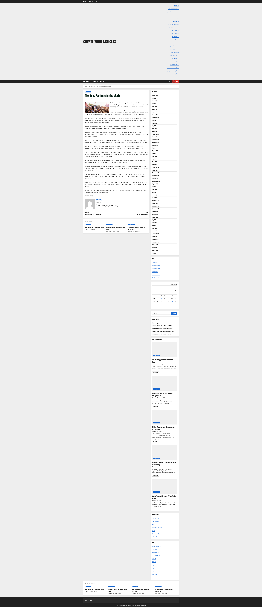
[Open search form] (170, 81)
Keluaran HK (86, 81)
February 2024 (155, 167)
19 (161, 299)
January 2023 (155, 203)
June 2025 (154, 123)
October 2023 (155, 178)
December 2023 (155, 173)
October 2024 (155, 145)
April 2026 (154, 106)
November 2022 (155, 209)
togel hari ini (155, 521)
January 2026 (155, 115)
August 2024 (155, 151)
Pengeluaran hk (156, 268)
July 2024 (154, 153)
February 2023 (155, 200)
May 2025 (154, 126)
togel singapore (156, 518)
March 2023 (154, 198)
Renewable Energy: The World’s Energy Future (115, 228)
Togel (153, 530)
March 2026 (154, 109)
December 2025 (155, 117)
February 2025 (155, 134)
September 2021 (155, 247)
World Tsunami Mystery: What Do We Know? (161, 334)
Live (177, 81)
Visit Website (101, 205)
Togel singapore (156, 265)
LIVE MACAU (155, 537)
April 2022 (154, 228)
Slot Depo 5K (155, 278)
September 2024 (156, 148)
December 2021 (155, 239)
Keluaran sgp (155, 524)
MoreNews (136, 605)
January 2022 (155, 236)
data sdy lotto (175, 74)
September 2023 (156, 181)
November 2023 (155, 175)
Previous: (93, 213)
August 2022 (155, 217)
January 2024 (155, 170)
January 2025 (155, 137)
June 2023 (154, 189)
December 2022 (155, 206)
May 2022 (154, 225)
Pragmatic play (156, 534)
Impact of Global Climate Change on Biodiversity (163, 331)
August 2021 (155, 250)
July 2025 (154, 120)
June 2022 (154, 222)
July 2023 (154, 186)
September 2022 (156, 214)
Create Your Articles (99, 41)
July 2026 (154, 98)
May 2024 (154, 159)
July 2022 (154, 220)
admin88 (88, 99)
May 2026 (154, 103)
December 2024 (155, 139)
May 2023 (154, 192)
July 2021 (154, 253)
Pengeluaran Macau (157, 527)
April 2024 (154, 162)
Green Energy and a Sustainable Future (94, 227)
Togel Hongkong (156, 546)
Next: (142, 213)
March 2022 (154, 231)
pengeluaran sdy (174, 64)
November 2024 (155, 142)
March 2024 (154, 164)
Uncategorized (88, 91)
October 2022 (155, 211)
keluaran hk (155, 271)
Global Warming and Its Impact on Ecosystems (136, 228)
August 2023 (155, 184)
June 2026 (154, 101)
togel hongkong (156, 275)
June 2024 (154, 156)
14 (168, 296)
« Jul (153, 307)
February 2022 (155, 233)
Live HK (102, 81)
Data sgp (154, 262)
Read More (156, 373)
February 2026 (155, 112)
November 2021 (155, 242)
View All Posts (113, 205)
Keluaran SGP (95, 81)
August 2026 (155, 95)
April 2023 (154, 195)
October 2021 (155, 245)
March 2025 (154, 131)
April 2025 (154, 128)
